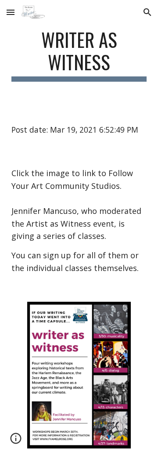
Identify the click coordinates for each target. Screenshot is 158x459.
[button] (10, 12)
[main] (79, 55)
